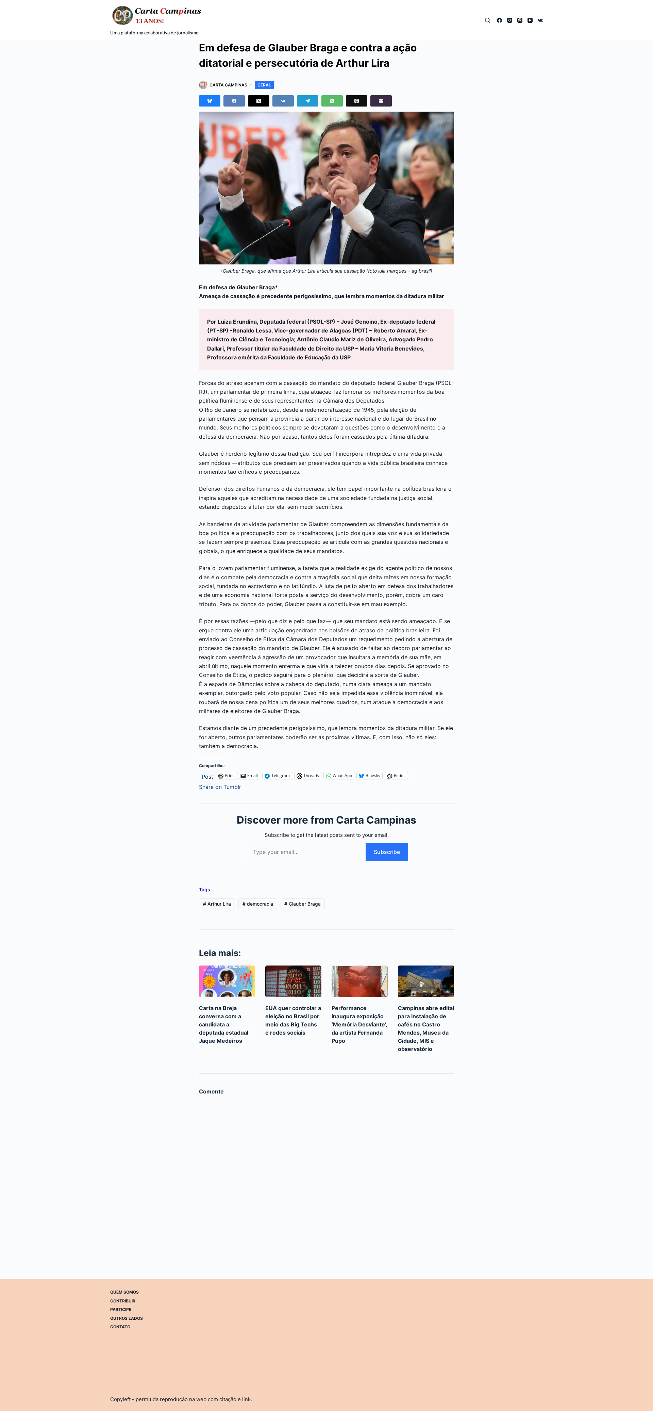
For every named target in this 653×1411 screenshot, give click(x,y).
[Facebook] (499, 20)
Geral (264, 84)
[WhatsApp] (332, 101)
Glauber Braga (302, 904)
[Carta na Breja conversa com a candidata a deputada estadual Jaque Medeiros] (227, 981)
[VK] (540, 20)
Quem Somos (124, 1292)
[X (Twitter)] (258, 101)
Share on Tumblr (220, 786)
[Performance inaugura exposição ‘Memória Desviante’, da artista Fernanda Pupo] (360, 981)
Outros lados (126, 1318)
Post (207, 775)
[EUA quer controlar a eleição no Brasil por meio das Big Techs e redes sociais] (293, 981)
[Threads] (519, 20)
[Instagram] (509, 20)
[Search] (487, 20)
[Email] (381, 101)
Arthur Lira (217, 904)
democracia (257, 904)
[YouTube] (530, 20)
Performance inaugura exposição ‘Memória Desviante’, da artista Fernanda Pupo (359, 1024)
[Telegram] (307, 101)
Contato (120, 1326)
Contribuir (122, 1300)
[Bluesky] (209, 101)
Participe (120, 1309)
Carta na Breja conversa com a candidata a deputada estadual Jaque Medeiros (223, 1024)
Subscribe (387, 851)
